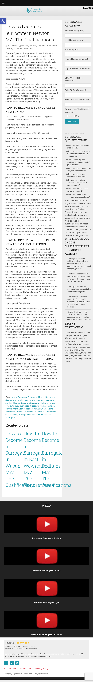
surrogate (24, 406)
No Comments (26, 48)
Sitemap (22, 668)
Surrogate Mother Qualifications (38, 409)
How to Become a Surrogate (24, 397)
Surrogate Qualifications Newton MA (35, 414)
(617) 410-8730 (10, 668)
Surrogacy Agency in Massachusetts (18, 674)
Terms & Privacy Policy (75, 133)
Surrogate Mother (38, 406)
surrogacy (14, 406)
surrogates (11, 417)
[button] (3, 21)
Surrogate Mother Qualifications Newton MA (26, 412)
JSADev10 (12, 46)
